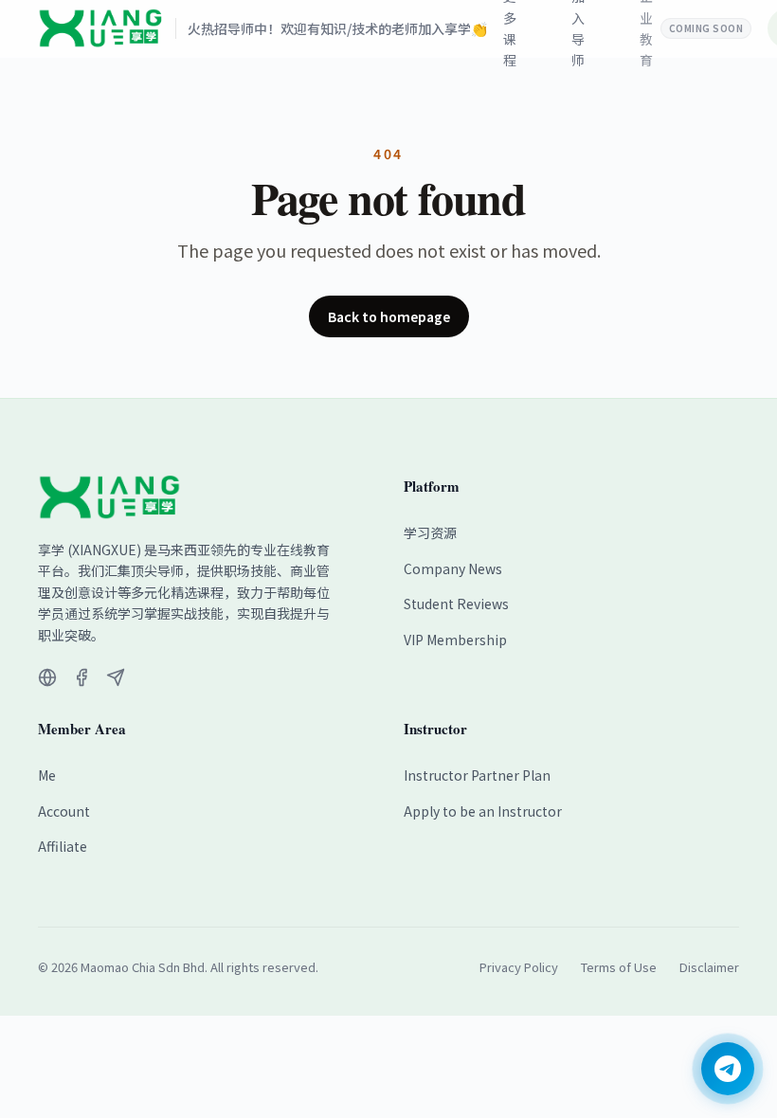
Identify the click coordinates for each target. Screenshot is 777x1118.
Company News (453, 568)
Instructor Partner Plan (477, 775)
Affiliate (62, 846)
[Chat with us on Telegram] (727, 1068)
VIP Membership (455, 639)
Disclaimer (709, 967)
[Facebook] (81, 677)
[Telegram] (115, 677)
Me (47, 775)
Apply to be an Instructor (483, 811)
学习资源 (430, 532)
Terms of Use (619, 967)
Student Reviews (456, 603)
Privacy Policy (518, 967)
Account (64, 811)
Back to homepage (389, 316)
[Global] (47, 677)
